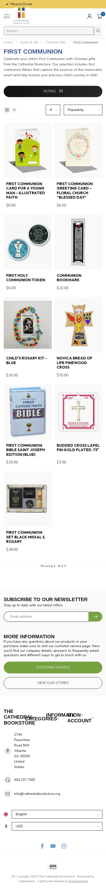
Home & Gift (29, 42)
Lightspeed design (50, 881)
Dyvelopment (78, 881)
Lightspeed (26, 881)
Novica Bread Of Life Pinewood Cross (74, 363)
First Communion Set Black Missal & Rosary (25, 537)
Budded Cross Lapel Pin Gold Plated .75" (78, 447)
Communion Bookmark (69, 277)
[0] (99, 16)
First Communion (85, 42)
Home (8, 42)
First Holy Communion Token (25, 277)
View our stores (53, 683)
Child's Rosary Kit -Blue (26, 360)
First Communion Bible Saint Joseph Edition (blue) (25, 450)
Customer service (53, 667)
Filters (50, 91)
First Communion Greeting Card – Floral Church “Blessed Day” (75, 191)
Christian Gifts (56, 42)
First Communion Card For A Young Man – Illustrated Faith (25, 191)
